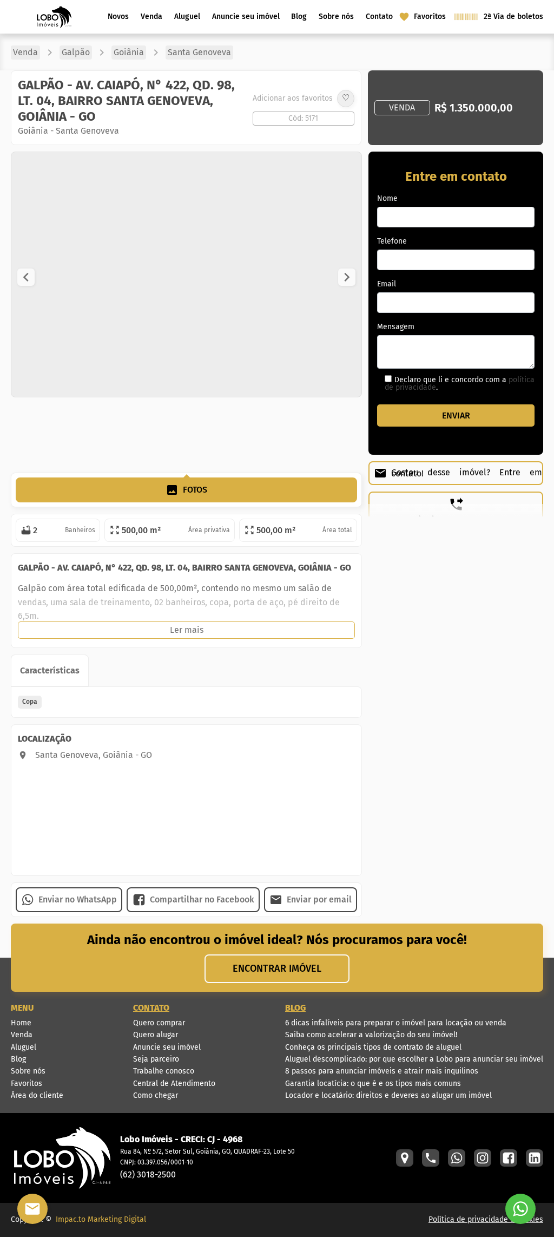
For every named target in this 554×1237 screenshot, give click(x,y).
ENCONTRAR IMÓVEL (277, 968)
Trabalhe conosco (163, 1071)
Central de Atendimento (174, 1083)
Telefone (392, 241)
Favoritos (26, 1083)
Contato (379, 16)
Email (386, 284)
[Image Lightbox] (328, 394)
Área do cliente (37, 1095)
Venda (151, 16)
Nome (387, 198)
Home (21, 1022)
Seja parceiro (156, 1059)
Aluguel (187, 16)
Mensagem (395, 327)
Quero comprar (159, 1022)
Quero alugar (155, 1034)
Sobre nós (336, 16)
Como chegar (155, 1095)
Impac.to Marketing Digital (101, 1219)
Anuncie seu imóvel (246, 16)
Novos (118, 16)
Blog (299, 16)
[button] (26, 277)
